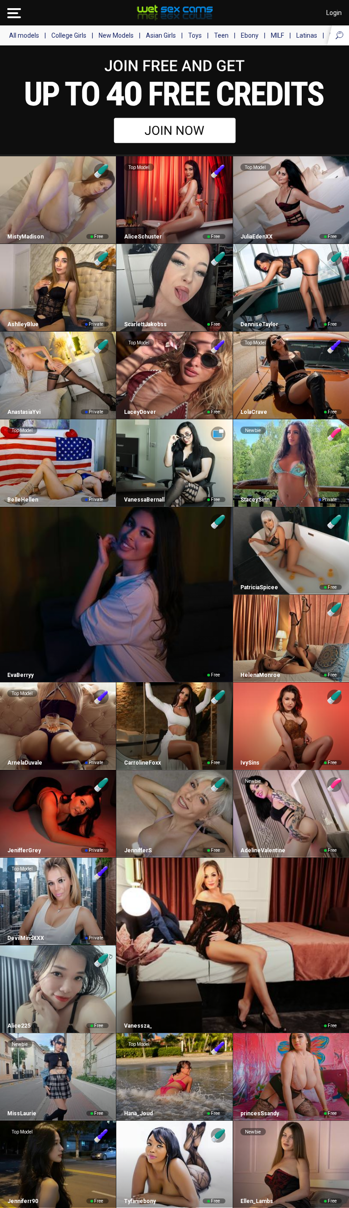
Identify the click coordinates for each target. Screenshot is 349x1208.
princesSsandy (259, 1113)
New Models (116, 35)
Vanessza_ (138, 1026)
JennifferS (137, 850)
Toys (195, 35)
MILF (277, 35)
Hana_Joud (138, 1113)
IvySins (249, 763)
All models (24, 35)
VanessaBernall (144, 500)
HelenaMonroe (260, 675)
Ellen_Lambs (256, 1201)
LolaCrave (253, 412)
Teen (221, 35)
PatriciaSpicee (259, 587)
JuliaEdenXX (256, 237)
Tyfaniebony (139, 1201)
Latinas (306, 35)
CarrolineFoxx (142, 763)
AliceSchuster (142, 237)
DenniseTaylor (259, 324)
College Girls (68, 35)
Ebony (250, 35)
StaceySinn (254, 500)
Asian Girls (161, 35)
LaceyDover (139, 412)
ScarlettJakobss (145, 324)
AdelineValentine (262, 850)
